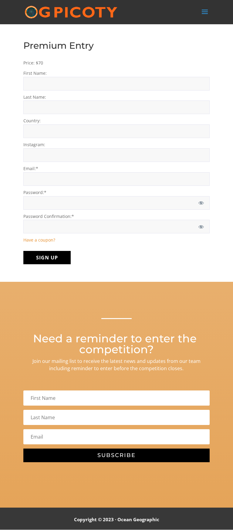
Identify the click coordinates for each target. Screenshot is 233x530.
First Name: (35, 73)
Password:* (34, 192)
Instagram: (34, 144)
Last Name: (34, 97)
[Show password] (201, 203)
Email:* (30, 168)
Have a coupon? (39, 240)
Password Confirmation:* (48, 216)
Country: (32, 120)
